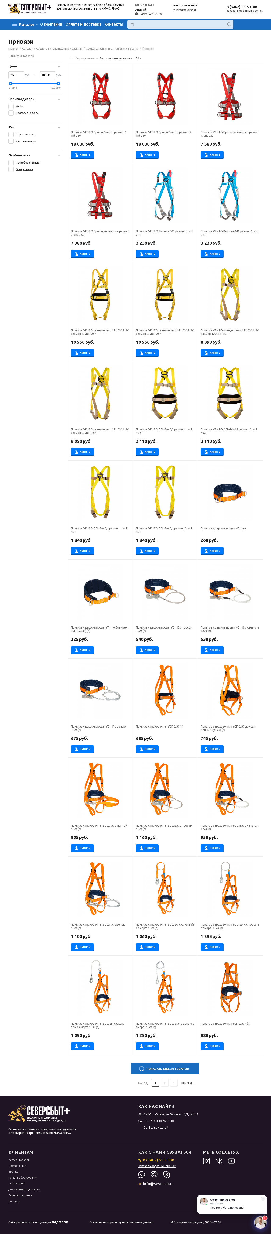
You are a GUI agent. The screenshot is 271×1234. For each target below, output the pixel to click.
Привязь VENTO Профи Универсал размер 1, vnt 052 (230, 134)
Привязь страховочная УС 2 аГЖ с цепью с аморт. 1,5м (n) (165, 1025)
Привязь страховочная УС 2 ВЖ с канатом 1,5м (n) (229, 827)
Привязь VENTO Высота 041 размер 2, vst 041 (229, 233)
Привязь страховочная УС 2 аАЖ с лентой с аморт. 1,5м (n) (165, 926)
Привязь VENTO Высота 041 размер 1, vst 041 (164, 233)
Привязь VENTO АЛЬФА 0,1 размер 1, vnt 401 (99, 530)
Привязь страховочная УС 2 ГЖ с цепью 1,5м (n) (98, 926)
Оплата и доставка (83, 24)
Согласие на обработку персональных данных (122, 1222)
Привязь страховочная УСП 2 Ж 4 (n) (225, 1023)
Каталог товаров (19, 1159)
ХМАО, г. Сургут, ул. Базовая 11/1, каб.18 (170, 1114)
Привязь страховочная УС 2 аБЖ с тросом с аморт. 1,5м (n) (230, 926)
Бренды (13, 1171)
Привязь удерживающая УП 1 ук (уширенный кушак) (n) (100, 629)
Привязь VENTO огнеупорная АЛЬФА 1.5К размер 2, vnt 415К (100, 431)
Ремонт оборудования (22, 1177)
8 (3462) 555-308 (158, 1160)
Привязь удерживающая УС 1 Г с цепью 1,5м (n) (98, 728)
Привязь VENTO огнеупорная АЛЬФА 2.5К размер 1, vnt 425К (100, 332)
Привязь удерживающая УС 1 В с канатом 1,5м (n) (230, 629)
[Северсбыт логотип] (29, 8)
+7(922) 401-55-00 (150, 13)
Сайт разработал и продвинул (38, 1222)
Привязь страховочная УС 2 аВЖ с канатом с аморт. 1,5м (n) (98, 1025)
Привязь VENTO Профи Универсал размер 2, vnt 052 (100, 233)
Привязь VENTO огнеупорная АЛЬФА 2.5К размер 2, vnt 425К (165, 332)
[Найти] (229, 24)
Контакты (114, 24)
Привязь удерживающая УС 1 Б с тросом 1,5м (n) (164, 629)
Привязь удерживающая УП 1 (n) (223, 528)
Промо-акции (17, 1165)
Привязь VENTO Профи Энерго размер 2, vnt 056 (164, 134)
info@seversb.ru (186, 9)
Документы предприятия (24, 1189)
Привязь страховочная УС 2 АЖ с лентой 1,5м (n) (99, 827)
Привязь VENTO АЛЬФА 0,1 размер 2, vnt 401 (164, 530)
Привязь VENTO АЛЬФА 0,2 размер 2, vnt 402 (229, 431)
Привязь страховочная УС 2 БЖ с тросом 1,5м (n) (164, 827)
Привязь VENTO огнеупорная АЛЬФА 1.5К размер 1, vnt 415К (229, 332)
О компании (51, 24)
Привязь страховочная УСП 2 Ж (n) (159, 726)
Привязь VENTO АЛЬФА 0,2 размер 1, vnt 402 (164, 431)
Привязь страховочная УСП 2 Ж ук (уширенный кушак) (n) (228, 728)
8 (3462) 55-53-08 (242, 7)
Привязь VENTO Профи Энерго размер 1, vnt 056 (99, 134)
